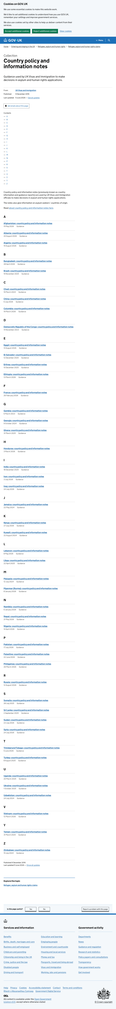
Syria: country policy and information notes (24, 729)
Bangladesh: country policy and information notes (28, 261)
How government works (89, 967)
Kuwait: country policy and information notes (25, 532)
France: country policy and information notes (25, 392)
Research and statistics (89, 952)
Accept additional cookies (17, 31)
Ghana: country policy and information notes (25, 430)
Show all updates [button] (33, 865)
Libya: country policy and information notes (24, 560)
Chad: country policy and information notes (24, 289)
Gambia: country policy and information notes (26, 410)
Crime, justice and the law (16, 962)
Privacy (13, 987)
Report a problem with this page (95, 909)
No (46, 909)
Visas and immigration (51, 967)
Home (6, 46)
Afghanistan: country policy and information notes (28, 223)
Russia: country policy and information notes (25, 682)
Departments (84, 936)
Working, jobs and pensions (53, 972)
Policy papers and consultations (93, 957)
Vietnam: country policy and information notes (26, 813)
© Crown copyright (103, 1002)
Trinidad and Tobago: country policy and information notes (32, 748)
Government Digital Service (48, 991)
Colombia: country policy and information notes (27, 308)
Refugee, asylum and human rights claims (84, 46)
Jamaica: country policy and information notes (26, 504)
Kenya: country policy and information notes (25, 522)
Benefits (7, 936)
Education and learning (51, 936)
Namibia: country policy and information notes (26, 606)
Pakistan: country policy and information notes (26, 644)
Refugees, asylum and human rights (51, 46)
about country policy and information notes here (31, 208)
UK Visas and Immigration (25, 90)
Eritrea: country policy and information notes (25, 364)
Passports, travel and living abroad (57, 962)
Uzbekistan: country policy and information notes (27, 795)
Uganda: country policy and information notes (26, 776)
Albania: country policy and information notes (26, 233)
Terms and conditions (72, 987)
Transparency (84, 962)
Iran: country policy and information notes (24, 476)
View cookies (66, 31)
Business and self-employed (16, 947)
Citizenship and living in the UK (18, 957)
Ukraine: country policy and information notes (26, 785)
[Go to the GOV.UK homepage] (13, 40)
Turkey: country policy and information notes (25, 757)
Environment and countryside (54, 947)
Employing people (49, 941)
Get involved (84, 972)
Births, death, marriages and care (19, 941)
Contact (56, 987)
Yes (32, 909)
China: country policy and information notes (25, 299)
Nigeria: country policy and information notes (25, 626)
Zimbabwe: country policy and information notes (27, 850)
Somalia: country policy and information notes (26, 700)
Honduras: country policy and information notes (27, 448)
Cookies (23, 987)
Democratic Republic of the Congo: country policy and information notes (38, 327)
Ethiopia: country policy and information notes (26, 374)
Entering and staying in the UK (23, 46)
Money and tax (48, 957)
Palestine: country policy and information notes (26, 654)
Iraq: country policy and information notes (24, 486)
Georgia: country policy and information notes (26, 420)
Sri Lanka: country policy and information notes (26, 710)
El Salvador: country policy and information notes (27, 355)
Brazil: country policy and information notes (25, 271)
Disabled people (11, 967)
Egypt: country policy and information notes (25, 345)
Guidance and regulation (89, 947)
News (81, 941)
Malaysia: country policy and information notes (26, 578)
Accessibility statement (40, 987)
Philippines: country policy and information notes (27, 664)
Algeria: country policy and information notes (25, 243)
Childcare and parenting (15, 952)
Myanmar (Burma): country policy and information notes (31, 588)
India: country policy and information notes (24, 466)
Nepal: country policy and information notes (25, 616)
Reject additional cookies (45, 31)
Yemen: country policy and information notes (25, 832)
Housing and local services (53, 952)
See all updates (34, 98)
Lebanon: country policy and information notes (26, 550)
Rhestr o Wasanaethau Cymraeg (18, 991)
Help (6, 987)
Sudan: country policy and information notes (25, 720)
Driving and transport (13, 972)
